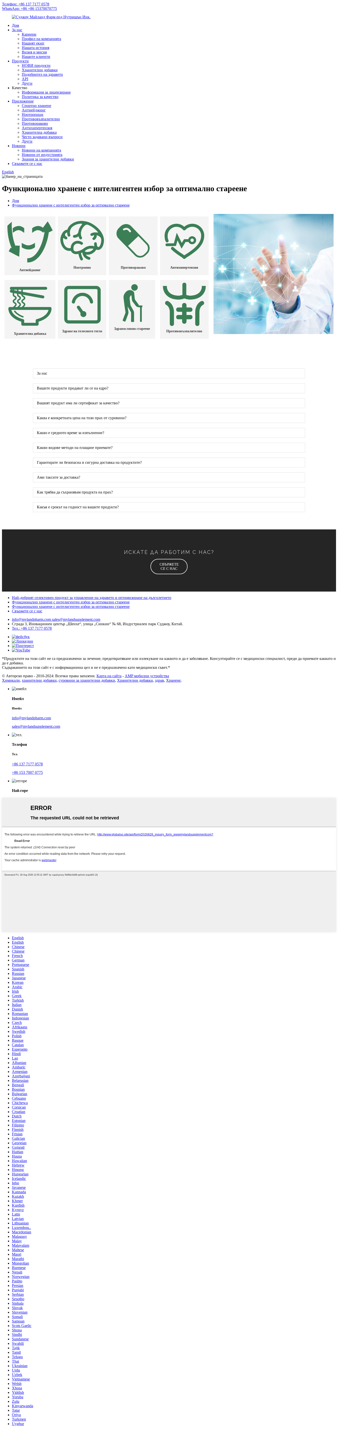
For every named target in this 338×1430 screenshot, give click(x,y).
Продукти (20, 61)
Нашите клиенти (36, 56)
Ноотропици (32, 114)
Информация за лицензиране (46, 92)
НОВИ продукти (36, 65)
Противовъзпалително (41, 119)
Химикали (11, 680)
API (25, 79)
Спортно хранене (36, 106)
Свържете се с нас (27, 163)
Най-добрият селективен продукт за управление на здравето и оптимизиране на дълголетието (91, 598)
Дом (15, 25)
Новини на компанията (41, 150)
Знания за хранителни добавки (48, 159)
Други (27, 83)
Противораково (35, 123)
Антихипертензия (37, 128)
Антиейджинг (34, 110)
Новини (18, 146)
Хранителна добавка (39, 132)
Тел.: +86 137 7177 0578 (32, 628)
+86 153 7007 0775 (27, 772)
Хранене (173, 680)
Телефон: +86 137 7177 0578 (25, 4)
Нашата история (35, 48)
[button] (169, 566)
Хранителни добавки (40, 70)
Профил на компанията (41, 39)
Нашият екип (33, 43)
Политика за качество (40, 97)
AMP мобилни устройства (147, 676)
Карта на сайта (109, 676)
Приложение (23, 101)
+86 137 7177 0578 (27, 764)
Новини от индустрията (42, 155)
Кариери (29, 34)
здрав (159, 680)
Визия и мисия (34, 52)
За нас (17, 30)
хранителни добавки (39, 680)
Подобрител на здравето (42, 74)
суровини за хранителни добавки (87, 680)
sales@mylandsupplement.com (76, 619)
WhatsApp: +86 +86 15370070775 (29, 8)
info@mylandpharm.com (32, 619)
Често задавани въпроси (42, 137)
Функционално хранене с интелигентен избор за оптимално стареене (71, 205)
